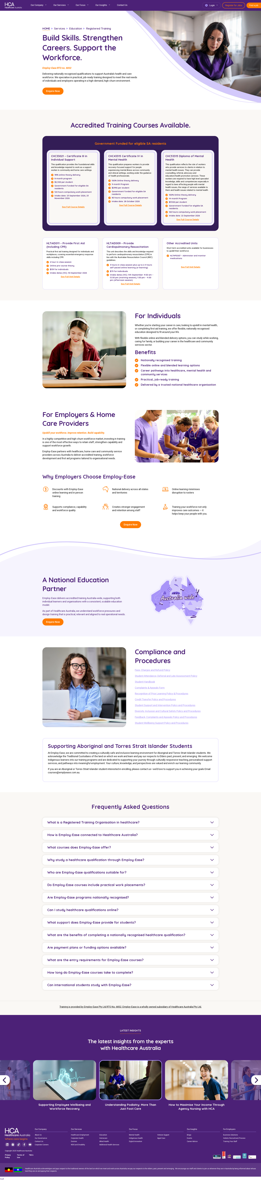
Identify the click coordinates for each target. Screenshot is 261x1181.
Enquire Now (53, 91)
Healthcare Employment (80, 1135)
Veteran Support (163, 1135)
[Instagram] (12, 1144)
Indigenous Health (136, 1138)
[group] (64, 1089)
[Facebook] (24, 1144)
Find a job (253, 5)
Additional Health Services (109, 1145)
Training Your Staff (230, 1141)
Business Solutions (230, 1135)
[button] (15, 1080)
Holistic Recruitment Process (234, 1138)
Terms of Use (20, 1156)
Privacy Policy (8, 1156)
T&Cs (31, 1155)
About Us (38, 1135)
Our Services (59, 5)
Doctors (74, 1141)
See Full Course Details (73, 207)
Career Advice (192, 1141)
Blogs (189, 1135)
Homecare (103, 1138)
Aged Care (161, 1138)
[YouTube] (30, 1144)
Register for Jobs (233, 5)
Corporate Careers (42, 1145)
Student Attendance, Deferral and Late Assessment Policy (166, 675)
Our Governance (41, 1138)
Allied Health (104, 1141)
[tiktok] (18, 1144)
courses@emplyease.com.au (64, 772)
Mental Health (134, 1135)
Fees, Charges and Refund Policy (152, 670)
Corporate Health (77, 1138)
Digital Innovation (135, 1141)
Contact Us (122, 5)
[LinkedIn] (7, 1144)
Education (103, 1135)
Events (189, 1138)
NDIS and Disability (78, 1145)
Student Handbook (145, 681)
